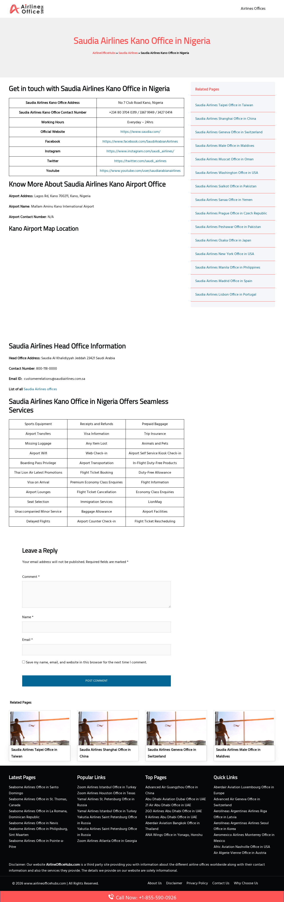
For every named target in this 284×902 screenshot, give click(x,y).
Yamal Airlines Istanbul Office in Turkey (107, 811)
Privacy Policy (197, 883)
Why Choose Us (246, 883)
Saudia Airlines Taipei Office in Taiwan (224, 105)
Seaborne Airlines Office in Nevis (33, 823)
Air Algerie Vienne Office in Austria (240, 853)
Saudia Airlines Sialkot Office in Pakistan (225, 186)
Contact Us (220, 883)
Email (27, 640)
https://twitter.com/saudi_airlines (140, 161)
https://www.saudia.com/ (140, 132)
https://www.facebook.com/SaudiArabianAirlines (140, 142)
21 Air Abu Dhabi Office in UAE (168, 805)
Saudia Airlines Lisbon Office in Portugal (225, 295)
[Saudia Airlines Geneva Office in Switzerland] (176, 736)
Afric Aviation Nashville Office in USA (242, 847)
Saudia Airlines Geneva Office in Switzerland (228, 132)
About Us (155, 883)
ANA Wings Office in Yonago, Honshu (174, 835)
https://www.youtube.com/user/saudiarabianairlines (140, 171)
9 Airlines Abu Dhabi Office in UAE (171, 817)
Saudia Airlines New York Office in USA (224, 254)
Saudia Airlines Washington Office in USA (226, 173)
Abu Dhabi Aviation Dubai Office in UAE (175, 799)
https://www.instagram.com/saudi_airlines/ (140, 151)
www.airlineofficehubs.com (45, 883)
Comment (31, 577)
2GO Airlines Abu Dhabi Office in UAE (173, 811)
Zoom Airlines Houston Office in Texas (106, 793)
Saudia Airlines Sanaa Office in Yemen (223, 200)
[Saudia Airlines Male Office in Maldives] (244, 736)
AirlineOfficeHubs (104, 53)
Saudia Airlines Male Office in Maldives (224, 146)
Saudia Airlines (128, 53)
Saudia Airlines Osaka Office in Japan (223, 240)
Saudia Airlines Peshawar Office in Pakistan (228, 227)
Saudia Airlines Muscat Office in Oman (224, 159)
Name (28, 617)
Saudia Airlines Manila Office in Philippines (227, 268)
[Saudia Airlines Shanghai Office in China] (108, 736)
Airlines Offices (253, 9)
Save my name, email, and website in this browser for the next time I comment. (86, 662)
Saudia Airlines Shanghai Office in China (225, 119)
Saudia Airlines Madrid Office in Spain (223, 281)
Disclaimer (174, 883)
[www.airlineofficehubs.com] (26, 9)
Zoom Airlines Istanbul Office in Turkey (106, 787)
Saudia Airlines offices (40, 389)
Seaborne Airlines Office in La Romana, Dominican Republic (38, 814)
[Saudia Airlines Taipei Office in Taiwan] (40, 736)
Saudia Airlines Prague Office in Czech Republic (231, 213)
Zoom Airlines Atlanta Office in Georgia (107, 841)
